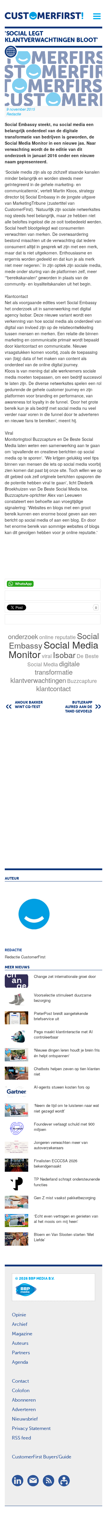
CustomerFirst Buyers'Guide (41, 1457)
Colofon (20, 1391)
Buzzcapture (82, 680)
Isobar (64, 654)
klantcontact (53, 688)
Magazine (22, 1334)
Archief (19, 1324)
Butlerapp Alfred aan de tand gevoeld (78, 707)
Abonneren (24, 1400)
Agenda (20, 1362)
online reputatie (57, 637)
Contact (20, 1381)
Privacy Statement (31, 1428)
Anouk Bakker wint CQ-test (29, 705)
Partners (21, 1353)
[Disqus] (53, 794)
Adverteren (24, 1410)
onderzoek (23, 636)
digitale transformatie (57, 667)
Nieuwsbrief (25, 1419)
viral (47, 656)
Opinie (19, 1315)
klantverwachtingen (38, 680)
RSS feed (21, 1438)
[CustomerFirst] (44, 16)
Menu (94, 16)
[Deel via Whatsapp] (52, 584)
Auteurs (20, 1343)
